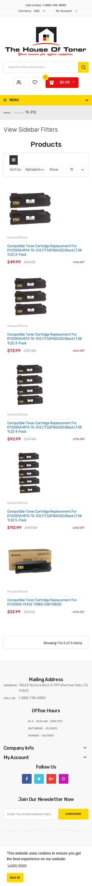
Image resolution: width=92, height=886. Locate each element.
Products (19, 112)
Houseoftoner (17, 237)
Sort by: (16, 170)
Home (7, 112)
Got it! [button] (15, 877)
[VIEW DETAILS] (41, 257)
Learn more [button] (17, 865)
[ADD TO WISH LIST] (50, 257)
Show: (54, 170)
